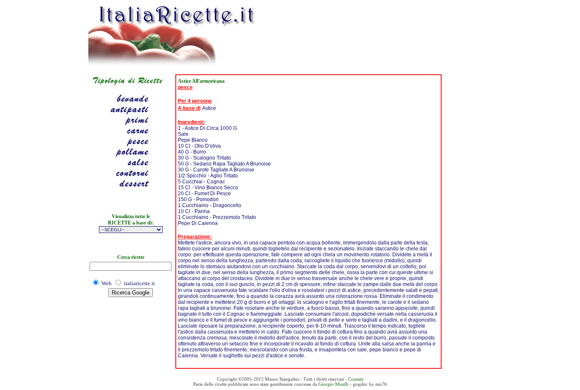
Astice (209, 108)
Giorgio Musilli (333, 384)
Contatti (355, 379)
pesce (185, 87)
